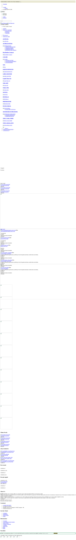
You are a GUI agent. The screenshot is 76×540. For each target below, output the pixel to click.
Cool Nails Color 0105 (4, 185)
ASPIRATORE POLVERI (10, 46)
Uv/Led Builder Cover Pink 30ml (6, 461)
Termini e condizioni (7, 524)
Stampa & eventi (8, 30)
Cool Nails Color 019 (4, 191)
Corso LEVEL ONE (4, 238)
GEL (4, 64)
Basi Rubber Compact (8, 52)
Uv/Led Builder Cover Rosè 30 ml (6, 452)
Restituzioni (5, 514)
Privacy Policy (6, 523)
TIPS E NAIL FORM (8, 118)
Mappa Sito (5, 526)
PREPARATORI (7, 101)
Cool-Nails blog (3, 482)
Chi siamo (5, 520)
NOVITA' (5, 92)
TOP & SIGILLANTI (8, 123)
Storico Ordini (5, 515)
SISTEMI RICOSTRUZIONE (10, 111)
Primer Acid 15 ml (3, 246)
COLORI (5, 57)
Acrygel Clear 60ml (4, 268)
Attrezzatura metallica (9, 48)
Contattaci (5, 513)
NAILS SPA (6, 87)
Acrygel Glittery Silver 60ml (5, 261)
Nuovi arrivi (2, 229)
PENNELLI (6, 97)
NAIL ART (5, 83)
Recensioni (7, 32)
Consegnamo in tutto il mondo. (9, 522)
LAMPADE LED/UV (9, 49)
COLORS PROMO (9, 62)
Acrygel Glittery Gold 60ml (5, 253)
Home (4, 516)
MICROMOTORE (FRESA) (10, 50)
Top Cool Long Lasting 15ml (5, 458)
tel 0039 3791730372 (7, 505)
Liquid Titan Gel (7, 78)
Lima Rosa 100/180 (4, 455)
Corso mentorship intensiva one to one (7, 231)
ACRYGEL (6, 39)
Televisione (7, 33)
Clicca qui (55, 533)
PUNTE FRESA (7, 106)
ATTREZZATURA (7, 43)
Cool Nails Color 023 (4, 445)
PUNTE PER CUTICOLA (10, 109)
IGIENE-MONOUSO (8, 69)
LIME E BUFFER (7, 74)
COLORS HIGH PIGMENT (10, 61)
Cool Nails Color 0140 (4, 188)
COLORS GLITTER (9, 60)
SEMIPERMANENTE (9, 116)
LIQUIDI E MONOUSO (10, 115)
